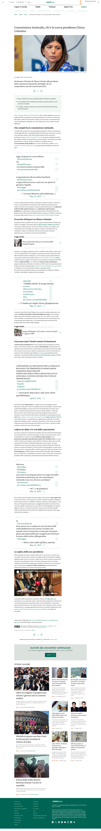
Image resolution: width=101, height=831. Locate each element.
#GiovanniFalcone (24, 159)
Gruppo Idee (49, 599)
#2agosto (21, 386)
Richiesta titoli (18, 815)
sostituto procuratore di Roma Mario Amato (42, 355)
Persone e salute (82, 10)
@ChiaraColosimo (24, 179)
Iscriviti (49, 655)
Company (35, 802)
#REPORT (27, 281)
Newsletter (21, 2)
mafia (33, 630)
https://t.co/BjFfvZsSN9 (26, 381)
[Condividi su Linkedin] (41, 91)
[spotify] (62, 822)
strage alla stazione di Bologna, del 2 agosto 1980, (48, 266)
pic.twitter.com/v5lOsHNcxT (29, 389)
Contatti (35, 804)
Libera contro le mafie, (34, 497)
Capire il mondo (20, 7)
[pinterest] (59, 822)
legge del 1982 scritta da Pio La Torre (32, 137)
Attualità (17, 802)
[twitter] (56, 822)
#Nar (25, 297)
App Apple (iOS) (18, 806)
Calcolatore (18, 820)
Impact (84, 7)
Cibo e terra (71, 10)
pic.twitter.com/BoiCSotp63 (28, 190)
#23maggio (21, 187)
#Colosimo (21, 472)
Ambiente (16, 10)
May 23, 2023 (35, 196)
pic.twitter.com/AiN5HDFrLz (29, 485)
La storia (36, 808)
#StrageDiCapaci (24, 164)
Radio (38, 7)
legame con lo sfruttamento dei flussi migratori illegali (44, 215)
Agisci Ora (68, 7)
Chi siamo (36, 806)
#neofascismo (28, 294)
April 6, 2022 (35, 398)
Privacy (35, 813)
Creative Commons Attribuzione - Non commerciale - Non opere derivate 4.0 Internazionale (38, 626)
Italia (17, 707)
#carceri (26, 286)
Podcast (52, 7)
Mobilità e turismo (59, 10)
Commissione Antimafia (25, 121)
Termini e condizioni (38, 818)
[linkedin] (71, 822)
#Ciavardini (28, 291)
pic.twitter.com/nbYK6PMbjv (35, 299)
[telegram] (74, 822)
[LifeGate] (50, 2)
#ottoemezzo (22, 482)
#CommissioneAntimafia (27, 169)
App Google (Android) (20, 808)
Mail (34, 811)
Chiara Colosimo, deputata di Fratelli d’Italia (26, 115)
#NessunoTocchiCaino (32, 289)
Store (12, 2)
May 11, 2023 (35, 306)
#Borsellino (21, 467)
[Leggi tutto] (86, 664)
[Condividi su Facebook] (34, 91)
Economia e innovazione (44, 10)
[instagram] (68, 822)
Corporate (17, 818)
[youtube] (65, 822)
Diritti (24, 10)
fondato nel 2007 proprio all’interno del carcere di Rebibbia (31, 609)
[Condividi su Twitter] (38, 91)
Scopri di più (53, 639)
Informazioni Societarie (40, 815)
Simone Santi (28, 77)
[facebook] (53, 822)
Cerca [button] (29, 2)
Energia (32, 10)
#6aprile (20, 384)
